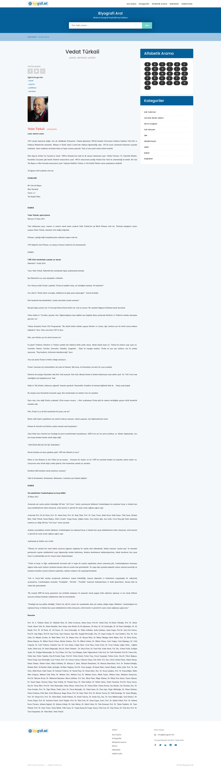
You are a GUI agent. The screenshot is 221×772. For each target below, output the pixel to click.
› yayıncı (31, 84)
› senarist (32, 91)
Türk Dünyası (149, 129)
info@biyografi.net (165, 735)
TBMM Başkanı (150, 124)
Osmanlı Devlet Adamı (154, 118)
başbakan (148, 158)
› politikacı (32, 87)
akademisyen (150, 141)
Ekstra (114, 746)
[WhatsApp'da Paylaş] (42, 71)
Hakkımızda (186, 4)
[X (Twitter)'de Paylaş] (36, 71)
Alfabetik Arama (159, 4)
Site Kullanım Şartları (36, 765)
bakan (147, 153)
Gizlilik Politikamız (55, 765)
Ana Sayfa (131, 4)
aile (145, 135)
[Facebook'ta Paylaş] (30, 71)
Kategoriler (144, 4)
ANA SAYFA (32, 37)
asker (146, 147)
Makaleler (174, 4)
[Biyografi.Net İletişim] (38, 730)
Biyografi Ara (38, 3)
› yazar (31, 80)
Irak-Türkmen (150, 112)
